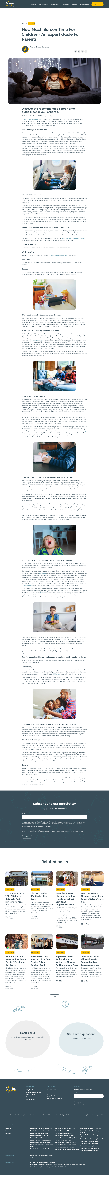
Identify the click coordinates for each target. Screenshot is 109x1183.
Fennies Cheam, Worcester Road (40, 1137)
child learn (56, 674)
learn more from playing (77, 431)
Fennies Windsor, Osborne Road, (90, 1148)
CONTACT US (81, 1044)
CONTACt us (97, 4)
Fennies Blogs (30, 1099)
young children (37, 340)
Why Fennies (30, 1090)
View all (54, 996)
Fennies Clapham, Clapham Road (40, 1140)
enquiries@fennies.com (54, 1098)
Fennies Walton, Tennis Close (89, 1141)
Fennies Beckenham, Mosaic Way (40, 1131)
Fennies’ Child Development (31, 119)
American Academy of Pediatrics (73, 238)
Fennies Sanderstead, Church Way (90, 1128)
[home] (9, 4)
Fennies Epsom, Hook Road (63, 1131)
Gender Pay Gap (84, 1115)
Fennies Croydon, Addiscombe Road (41, 1142)
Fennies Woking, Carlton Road (89, 1150)
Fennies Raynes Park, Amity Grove (65, 1144)
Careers (28, 1097)
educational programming (58, 255)
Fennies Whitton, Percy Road (89, 1143)
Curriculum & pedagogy (33, 1092)
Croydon (8, 1128)
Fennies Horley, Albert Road (63, 1133)
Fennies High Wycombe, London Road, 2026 (42, 1156)
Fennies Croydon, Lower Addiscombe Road (41, 1145)
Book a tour (28, 1045)
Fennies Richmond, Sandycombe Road (67, 1149)
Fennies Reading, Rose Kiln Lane (65, 1147)
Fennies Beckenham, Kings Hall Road (41, 1128)
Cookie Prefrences (71, 1115)
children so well (27, 585)
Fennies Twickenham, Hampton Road (91, 1139)
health (42, 593)
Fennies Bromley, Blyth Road (39, 1133)
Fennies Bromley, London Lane (39, 1135)
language (42, 573)
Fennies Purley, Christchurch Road (65, 1142)
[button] (33, 4)
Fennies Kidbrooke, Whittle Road (65, 1135)
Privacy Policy (37, 1115)
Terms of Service (48, 1115)
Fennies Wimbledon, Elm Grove (89, 1146)
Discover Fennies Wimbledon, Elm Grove (42, 1162)
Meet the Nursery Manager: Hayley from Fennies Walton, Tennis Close (51, 1167)
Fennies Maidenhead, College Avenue (67, 1137)
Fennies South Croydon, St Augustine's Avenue (91, 1131)
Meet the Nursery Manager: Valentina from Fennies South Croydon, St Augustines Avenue (57, 1164)
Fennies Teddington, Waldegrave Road (90, 1135)
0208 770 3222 (51, 1090)
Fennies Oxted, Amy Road (63, 1140)
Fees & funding (31, 1094)
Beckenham (9, 1131)
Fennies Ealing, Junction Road (39, 1149)
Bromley (8, 1133)
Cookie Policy (60, 1115)
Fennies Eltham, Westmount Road (65, 1128)
